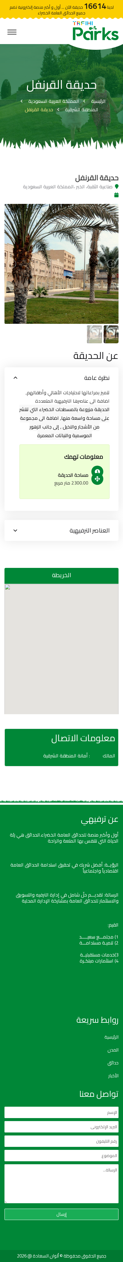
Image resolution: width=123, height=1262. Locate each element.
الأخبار (113, 1076)
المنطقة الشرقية (81, 109)
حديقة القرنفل (39, 109)
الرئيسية (98, 101)
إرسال (61, 1214)
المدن (113, 1050)
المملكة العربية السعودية (53, 101)
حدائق (113, 1063)
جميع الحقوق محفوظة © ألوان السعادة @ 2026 (61, 1256)
